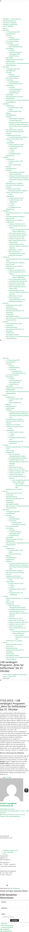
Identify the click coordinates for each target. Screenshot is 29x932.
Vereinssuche (10, 314)
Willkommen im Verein (15, 250)
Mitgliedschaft (10, 61)
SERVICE (5, 303)
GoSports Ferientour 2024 (17, 224)
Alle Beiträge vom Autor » (7, 809)
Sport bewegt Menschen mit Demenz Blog (22, 485)
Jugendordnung (13, 56)
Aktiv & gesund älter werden (17, 233)
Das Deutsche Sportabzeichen (15, 131)
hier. (7, 774)
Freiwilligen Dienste (15, 154)
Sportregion (9, 58)
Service (5, 491)
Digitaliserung (10, 155)
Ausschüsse (9, 43)
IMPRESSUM (9, 882)
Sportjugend (9, 48)
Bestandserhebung (11, 309)
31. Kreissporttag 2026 (13, 32)
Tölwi (10, 141)
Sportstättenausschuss (16, 46)
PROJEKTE (6, 211)
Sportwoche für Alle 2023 (17, 237)
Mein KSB (6, 30)
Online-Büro (9, 307)
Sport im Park (10, 218)
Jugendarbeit (10, 142)
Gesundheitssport (11, 115)
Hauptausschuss (14, 45)
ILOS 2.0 (11, 465)
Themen (5, 395)
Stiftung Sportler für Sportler (14, 59)
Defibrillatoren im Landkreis (14, 220)
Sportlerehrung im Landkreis (14, 130)
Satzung (11, 37)
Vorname (4, 902)
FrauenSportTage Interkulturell (18, 235)
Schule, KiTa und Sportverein (14, 139)
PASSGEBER (13, 885)
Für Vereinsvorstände (12, 41)
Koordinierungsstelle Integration (18, 137)
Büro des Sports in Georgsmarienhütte (17, 63)
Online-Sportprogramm (16, 255)
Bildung (8, 113)
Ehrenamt (9, 117)
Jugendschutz (10, 106)
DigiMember (16, 888)
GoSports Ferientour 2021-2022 (18, 471)
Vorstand (8, 35)
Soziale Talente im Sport (16, 144)
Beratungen (9, 312)
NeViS (11, 109)
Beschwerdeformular (15, 111)
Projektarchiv (10, 222)
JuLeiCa (11, 152)
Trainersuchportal (11, 320)
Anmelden (14, 920)
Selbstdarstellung (14, 39)
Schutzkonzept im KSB (16, 107)
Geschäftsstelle (10, 34)
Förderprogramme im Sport (14, 305)
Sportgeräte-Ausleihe (12, 316)
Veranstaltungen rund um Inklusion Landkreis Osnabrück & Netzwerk (18, 246)
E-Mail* (3, 914)
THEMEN (5, 104)
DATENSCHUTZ (18, 882)
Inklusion (8, 133)
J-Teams (11, 150)
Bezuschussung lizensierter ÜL (15, 310)
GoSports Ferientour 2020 (17, 238)
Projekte (5, 445)
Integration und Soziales (13, 135)
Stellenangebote (11, 65)
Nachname (4, 908)
